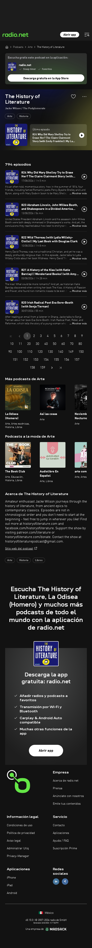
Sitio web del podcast (19, 548)
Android (12, 893)
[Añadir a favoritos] (73, 96)
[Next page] (52, 367)
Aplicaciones (61, 833)
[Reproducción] (81, 135)
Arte (9, 116)
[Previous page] (19, 336)
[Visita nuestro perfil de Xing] (65, 881)
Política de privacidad (21, 833)
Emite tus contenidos (67, 803)
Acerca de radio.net (66, 780)
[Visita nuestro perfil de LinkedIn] (56, 881)
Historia (23, 116)
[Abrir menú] (86, 34)
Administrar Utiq (18, 848)
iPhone (11, 877)
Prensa (57, 788)
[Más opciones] (84, 96)
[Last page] (60, 367)
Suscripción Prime (65, 848)
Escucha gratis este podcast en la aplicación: (38, 57)
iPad (10, 885)
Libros (39, 560)
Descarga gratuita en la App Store (46, 78)
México (48, 912)
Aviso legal (14, 840)
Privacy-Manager (18, 856)
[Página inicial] (7, 47)
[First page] (10, 336)
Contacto (59, 825)
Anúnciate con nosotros (68, 796)
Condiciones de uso (19, 825)
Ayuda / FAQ (61, 840)
